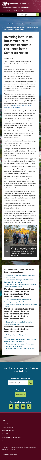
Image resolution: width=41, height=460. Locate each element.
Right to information (8, 430)
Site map (7, 10)
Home (3, 24)
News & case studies (14, 24)
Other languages (7, 441)
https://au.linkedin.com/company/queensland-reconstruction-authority (17, 406)
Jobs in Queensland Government (12, 437)
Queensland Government (9, 454)
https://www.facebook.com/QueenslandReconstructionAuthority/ (11, 406)
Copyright (5, 423)
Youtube (23, 406)
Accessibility (5, 434)
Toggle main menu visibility (2, 14)
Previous (6, 240)
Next (34, 240)
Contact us (15, 10)
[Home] (20, 5)
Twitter (29, 406)
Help (22, 10)
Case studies (28, 24)
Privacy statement (7, 427)
